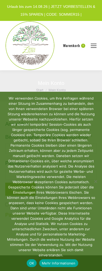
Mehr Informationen (59, 263)
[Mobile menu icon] (93, 46)
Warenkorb (73, 46)
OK (31, 263)
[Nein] (95, 181)
